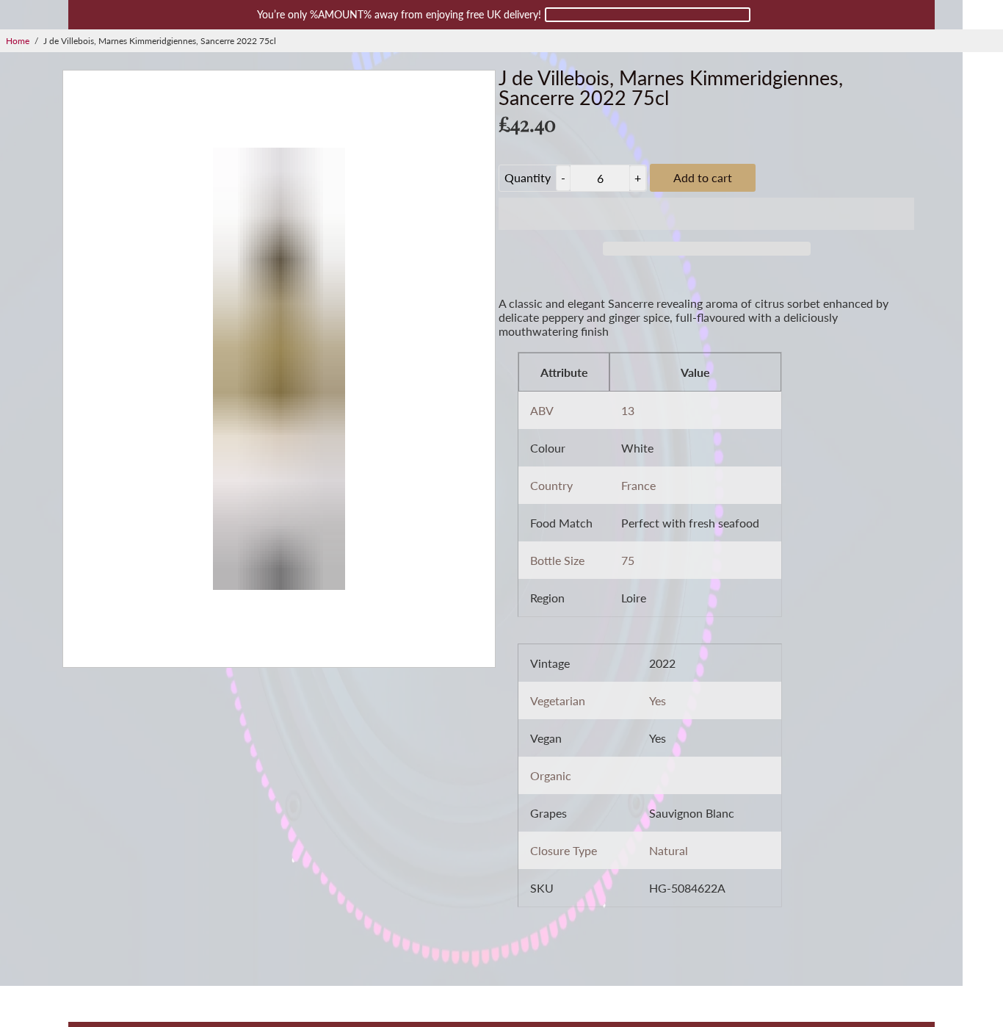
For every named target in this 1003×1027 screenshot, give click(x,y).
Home (17, 40)
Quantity (527, 177)
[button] (706, 214)
